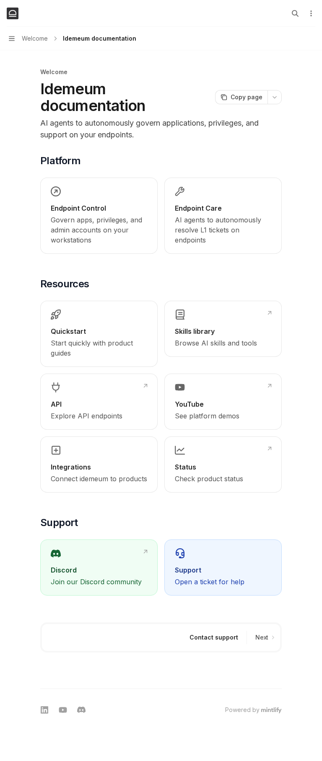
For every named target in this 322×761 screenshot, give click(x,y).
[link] (99, 216)
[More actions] (311, 13)
